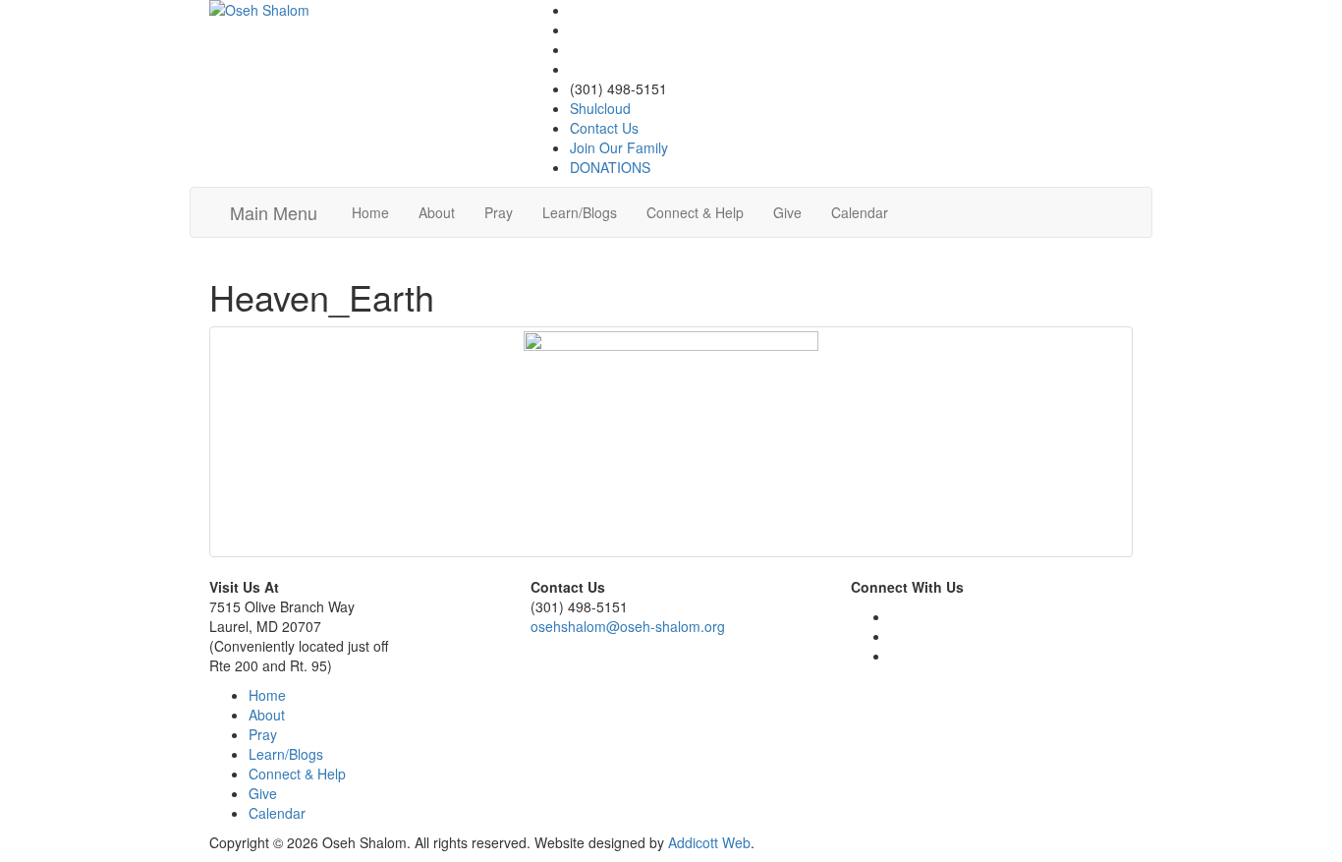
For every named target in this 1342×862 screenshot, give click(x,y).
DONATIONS (610, 167)
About (437, 212)
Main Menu (273, 212)
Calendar (859, 212)
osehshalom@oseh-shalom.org (628, 626)
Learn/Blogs (579, 212)
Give (787, 212)
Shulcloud (600, 108)
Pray (498, 212)
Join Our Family (619, 147)
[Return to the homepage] (350, 10)
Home (370, 212)
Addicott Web (709, 842)
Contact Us (604, 128)
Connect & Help (695, 212)
